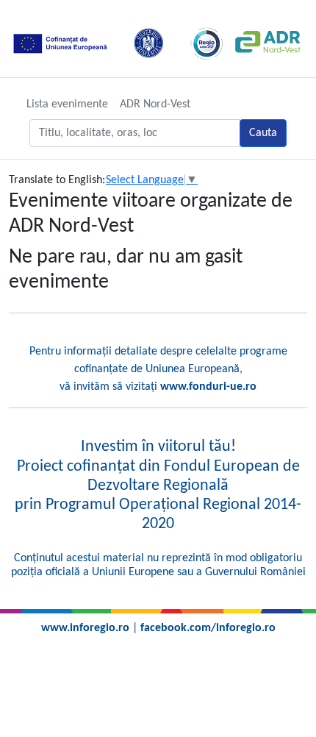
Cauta (263, 133)
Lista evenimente (67, 104)
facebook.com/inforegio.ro (208, 628)
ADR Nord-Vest (155, 104)
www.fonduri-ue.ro (208, 387)
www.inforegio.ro (85, 628)
